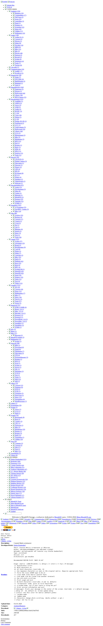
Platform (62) (18, 261)
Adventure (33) (19, 243)
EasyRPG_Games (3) (21, 209)
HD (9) (17, 171)
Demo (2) (17, 251)
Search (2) (17, 231)
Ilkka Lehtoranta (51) (17, 467)
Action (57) (18, 241)
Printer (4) (17, 177)
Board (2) (17, 245)
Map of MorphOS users (18, 505)
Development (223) (16, 99)
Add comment (5, 624)
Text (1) (17, 235)
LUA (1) (17, 411)
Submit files (10, 5)
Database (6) (18, 387)
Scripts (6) (17, 59)
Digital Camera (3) (20, 161)
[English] (4, 2)
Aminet (13, 511)
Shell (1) (17, 413)
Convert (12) (18, 385)
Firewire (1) (18, 165)
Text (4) (17, 281)
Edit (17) (17, 447)
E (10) (16, 119)
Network (24, 523)
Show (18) (18, 297)
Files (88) (13, 213)
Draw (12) (18, 291)
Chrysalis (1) (14, 67)
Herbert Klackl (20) (16, 485)
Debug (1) (17, 117)
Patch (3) (17, 259)
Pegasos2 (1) (18, 317)
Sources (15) (18, 153)
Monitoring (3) (19, 139)
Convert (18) (18, 289)
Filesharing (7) (19, 351)
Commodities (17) (20, 15)
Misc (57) (13, 333)
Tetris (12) (17, 279)
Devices (93, 519)
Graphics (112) (15, 285)
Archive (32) (18, 215)
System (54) (14, 415)
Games (38, 521)
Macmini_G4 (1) (20, 313)
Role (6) (17, 265)
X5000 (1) (18, 203)
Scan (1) (17, 363)
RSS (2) (17, 361)
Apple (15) (18, 187)
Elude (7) (17, 77)
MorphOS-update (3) (17, 337)
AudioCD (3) (18, 37)
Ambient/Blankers (19, 606)
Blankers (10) (19, 13)
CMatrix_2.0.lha (6, 541)
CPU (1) (17, 423)
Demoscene (53, 519)
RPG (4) (17, 267)
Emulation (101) (15, 205)
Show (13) (18, 397)
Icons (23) (17, 19)
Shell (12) (17, 435)
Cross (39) (18, 115)
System (73, 523)
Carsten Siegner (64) (17, 465)
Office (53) (14, 383)
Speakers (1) (18, 179)
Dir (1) (16, 225)
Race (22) (17, 263)
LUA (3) (17, 133)
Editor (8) (17, 43)
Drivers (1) (18, 41)
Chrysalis (27, 519)
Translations (92, 523)
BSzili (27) (14, 477)
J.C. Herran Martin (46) (18, 471)
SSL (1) (17, 369)
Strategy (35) (18, 277)
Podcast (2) (18, 55)
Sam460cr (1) (19, 323)
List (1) (17, 227)
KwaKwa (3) (18, 73)
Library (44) (18, 131)
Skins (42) (17, 29)
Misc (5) (17, 137)
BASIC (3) (18, 111)
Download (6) (19, 347)
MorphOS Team (15, 501)
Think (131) (18, 283)
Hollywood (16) (19, 129)
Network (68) (15, 343)
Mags (78, 521)
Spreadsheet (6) (19, 399)
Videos (3, 525)
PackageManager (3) (21, 357)
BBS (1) (17, 345)
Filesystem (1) (19, 163)
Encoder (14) (18, 45)
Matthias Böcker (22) (17, 483)
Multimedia (12, 523)
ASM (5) (17, 107)
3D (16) (17, 287)
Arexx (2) (17, 105)
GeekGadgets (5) (20, 127)
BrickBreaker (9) (20, 247)
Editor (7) (17, 253)
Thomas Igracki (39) (17, 473)
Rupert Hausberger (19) (18, 489)
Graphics (49, 521)
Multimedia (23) (15, 339)
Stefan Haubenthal (20, 545)
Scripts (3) (13, 407)
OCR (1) (17, 391)
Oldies (43, 523)
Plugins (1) (18, 431)
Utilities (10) (18, 439)
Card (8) (17, 249)
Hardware (61, 521)
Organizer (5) (18, 393)
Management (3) (19, 135)
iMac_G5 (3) (18, 311)
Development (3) (20, 189)
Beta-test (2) (18, 335)
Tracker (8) (18, 65)
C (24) (16, 113)
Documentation (6, 521)
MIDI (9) (17, 47)
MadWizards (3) (19, 81)
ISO (71, 521)
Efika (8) (17, 191)
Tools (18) (17, 237)
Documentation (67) (17, 185)
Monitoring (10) (19, 429)
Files (29, 521)
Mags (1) (13, 331)
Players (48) (18, 53)
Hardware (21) (15, 305)
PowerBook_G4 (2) (21, 319)
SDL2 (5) (17, 151)
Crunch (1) (18, 221)
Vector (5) (17, 303)
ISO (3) (13, 329)
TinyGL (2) (18, 299)
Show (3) (17, 233)
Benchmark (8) (19, 417)
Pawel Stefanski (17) (17, 495)
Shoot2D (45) (19, 271)
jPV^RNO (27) (15, 475)
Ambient (5, 519)
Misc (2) (17, 427)
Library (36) (18, 95)
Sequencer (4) (19, 61)
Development (81, 519)
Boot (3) (17, 419)
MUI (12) (17, 141)
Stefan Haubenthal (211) (18, 459)
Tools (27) (17, 301)
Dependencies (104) (17, 87)
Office (34, 523)
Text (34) (13, 441)
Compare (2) (18, 443)
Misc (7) (17, 295)
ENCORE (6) (19, 79)
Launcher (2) (18, 255)
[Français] (11, 2)
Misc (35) (17, 257)
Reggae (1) (18, 145)
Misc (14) (17, 211)
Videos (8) (14, 455)
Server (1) (17, 367)
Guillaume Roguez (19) (18, 487)
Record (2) (18, 57)
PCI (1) (17, 175)
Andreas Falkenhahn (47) (18, 469)
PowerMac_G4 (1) (20, 321)
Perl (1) (17, 143)
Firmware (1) (18, 425)
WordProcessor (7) (20, 401)
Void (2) (17, 85)
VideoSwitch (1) (19, 181)
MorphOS (58, 517)
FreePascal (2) (19, 123)
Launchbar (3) (19, 21)
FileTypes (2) (18, 17)
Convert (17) (18, 219)
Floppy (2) (18, 167)
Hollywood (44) (19, 93)
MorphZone (14, 507)
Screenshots (53, 523)
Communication (39, 519)
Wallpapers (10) (19, 33)
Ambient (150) (15, 11)
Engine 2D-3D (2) (20, 121)
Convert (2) (18, 39)
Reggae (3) (18, 433)
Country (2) (18, 421)
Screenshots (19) (15, 405)
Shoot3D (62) (19, 273)
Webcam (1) (18, 183)
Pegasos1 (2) (18, 315)
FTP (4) (17, 355)
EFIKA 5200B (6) (20, 307)
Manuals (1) (18, 195)
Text (81, 523)
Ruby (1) (17, 147)
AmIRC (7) (18, 71)
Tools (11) (17, 155)
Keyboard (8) (18, 173)
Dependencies (66, 519)
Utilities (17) (18, 31)
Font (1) (17, 449)
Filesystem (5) (19, 353)
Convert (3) (18, 445)
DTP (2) (17, 389)
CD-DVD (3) (19, 159)
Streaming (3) (19, 371)
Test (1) (17, 375)
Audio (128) (14, 35)
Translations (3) (15, 453)
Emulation (19, 521)
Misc (85, 521)
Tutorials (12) (18, 201)
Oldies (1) (13, 403)
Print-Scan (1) (19, 395)
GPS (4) (17, 169)
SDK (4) (17, 149)
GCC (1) (17, 125)
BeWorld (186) (15, 461)
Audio (16, 519)
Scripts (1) (17, 341)
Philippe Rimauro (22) (17, 481)
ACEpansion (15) (20, 207)
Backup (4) (18, 217)
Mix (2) (17, 51)
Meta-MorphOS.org (17, 503)
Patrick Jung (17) (16, 493)
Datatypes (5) (18, 89)
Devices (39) (14, 157)
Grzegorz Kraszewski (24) (19, 479)
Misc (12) (17, 49)
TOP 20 (9, 7)
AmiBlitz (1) (18, 101)
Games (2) (18, 193)
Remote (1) (18, 359)
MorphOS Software (16, 509)
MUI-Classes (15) (20, 97)
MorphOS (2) (19, 197)
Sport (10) (17, 275)
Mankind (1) (18, 83)
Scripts (64, 523)
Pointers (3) (18, 25)
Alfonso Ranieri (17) (17, 497)
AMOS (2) (18, 103)
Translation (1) (19, 437)
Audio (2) (17, 109)
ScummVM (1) (19, 269)
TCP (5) (17, 373)
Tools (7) (17, 63)
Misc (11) (17, 451)
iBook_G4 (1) (19, 309)
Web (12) (17, 379)
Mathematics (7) (19, 293)
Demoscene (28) (15, 75)
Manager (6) (18, 229)
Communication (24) (17, 69)
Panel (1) (17, 23)
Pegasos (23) (18, 199)
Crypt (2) (17, 223)
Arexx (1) (17, 409)
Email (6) (17, 349)
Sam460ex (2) (19, 325)
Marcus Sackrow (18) (17, 491)
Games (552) (14, 239)
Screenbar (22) (19, 27)
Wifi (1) (17, 381)
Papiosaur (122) (15, 463)
